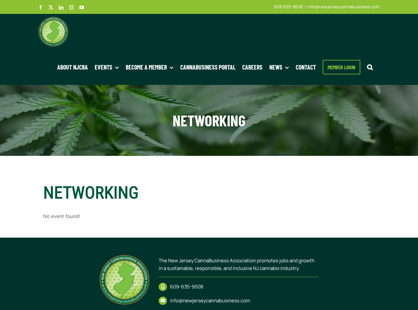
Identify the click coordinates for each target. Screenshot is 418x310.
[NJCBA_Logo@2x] (125, 257)
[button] (370, 67)
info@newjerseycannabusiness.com (343, 7)
